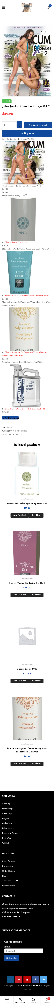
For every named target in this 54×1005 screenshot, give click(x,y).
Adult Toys (7, 814)
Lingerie (5, 819)
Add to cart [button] (19, 515)
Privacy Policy (8, 886)
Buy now (29, 133)
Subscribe (11, 958)
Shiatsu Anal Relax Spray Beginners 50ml (27, 504)
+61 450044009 (11, 916)
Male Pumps (7, 809)
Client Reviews (8, 861)
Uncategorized (20, 431)
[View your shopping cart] (48, 7)
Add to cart (40, 125)
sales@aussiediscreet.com (19, 908)
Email (7, 946)
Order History (8, 871)
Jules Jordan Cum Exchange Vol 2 (17, 139)
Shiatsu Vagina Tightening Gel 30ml (27, 583)
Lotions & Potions (10, 833)
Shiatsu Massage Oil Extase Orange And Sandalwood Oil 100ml (27, 750)
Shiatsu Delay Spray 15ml (13, 196)
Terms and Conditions (11, 881)
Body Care (7, 823)
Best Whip (6, 838)
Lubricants (7, 828)
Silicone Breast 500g (27, 669)
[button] (45, 32)
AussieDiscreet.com (30, 986)
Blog (4, 876)
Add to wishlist (12, 418)
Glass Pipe (6, 804)
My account (7, 866)
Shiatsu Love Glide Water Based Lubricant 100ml (24, 249)
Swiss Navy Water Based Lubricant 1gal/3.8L (22, 362)
